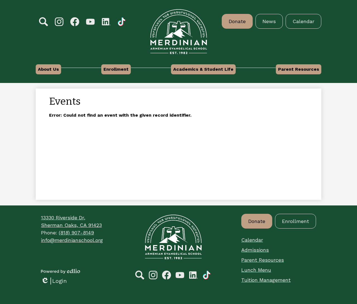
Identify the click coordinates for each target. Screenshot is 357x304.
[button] (48, 69)
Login (54, 281)
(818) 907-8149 (76, 233)
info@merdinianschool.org (72, 240)
